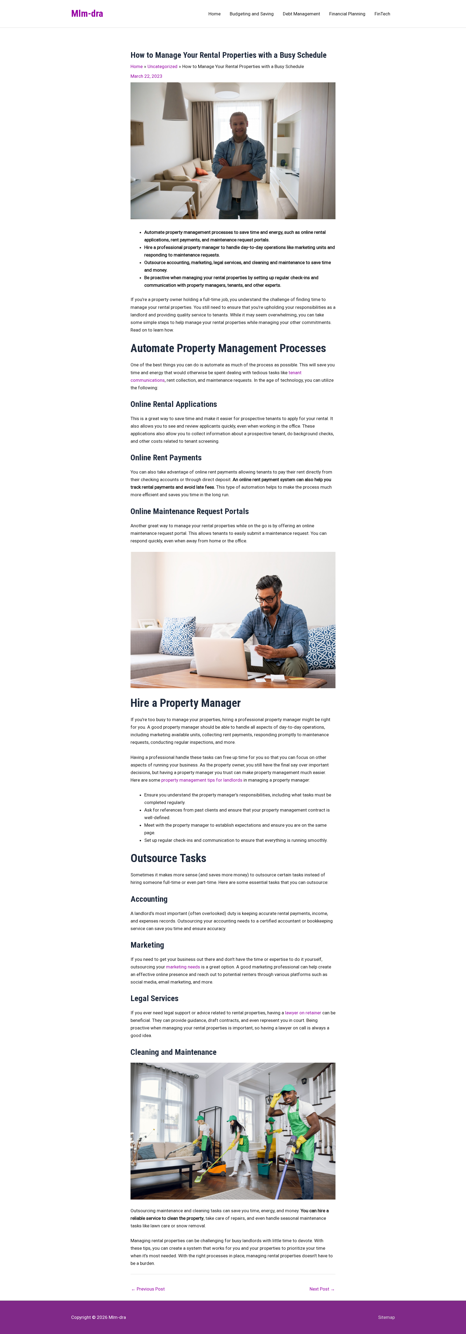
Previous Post (148, 1289)
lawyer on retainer (303, 1012)
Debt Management (301, 13)
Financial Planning (347, 13)
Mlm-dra (87, 13)
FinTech (382, 13)
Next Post (322, 1289)
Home (214, 13)
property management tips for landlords (201, 780)
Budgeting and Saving (252, 13)
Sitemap (386, 1317)
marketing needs (183, 967)
